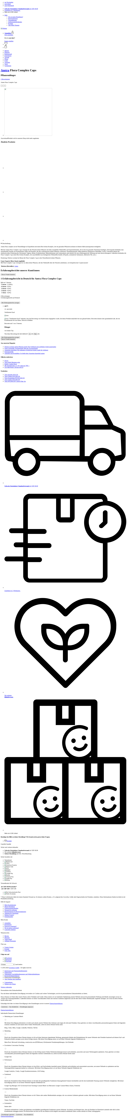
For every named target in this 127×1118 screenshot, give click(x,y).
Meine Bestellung (9, 906)
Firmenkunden (8, 916)
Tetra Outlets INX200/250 (12, 379)
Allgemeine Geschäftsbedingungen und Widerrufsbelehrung (22, 974)
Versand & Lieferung (10, 910)
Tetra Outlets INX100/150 (12, 376)
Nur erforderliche (13, 1007)
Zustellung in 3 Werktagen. (12, 10)
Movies (6, 936)
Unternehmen (8, 982)
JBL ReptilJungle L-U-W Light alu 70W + (16, 365)
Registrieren (8, 924)
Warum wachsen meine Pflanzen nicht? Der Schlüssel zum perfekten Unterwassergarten (30, 347)
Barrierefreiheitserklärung (11, 976)
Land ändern (18, 964)
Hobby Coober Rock (10, 364)
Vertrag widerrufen (6, 987)
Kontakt (10, 23)
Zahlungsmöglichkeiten (15, 22)
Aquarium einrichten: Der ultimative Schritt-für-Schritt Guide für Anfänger (26, 350)
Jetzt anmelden (8, 35)
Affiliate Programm (10, 941)
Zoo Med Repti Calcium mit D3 (13, 367)
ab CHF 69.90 (21, 9)
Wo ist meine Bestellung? (15, 17)
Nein (35, 334)
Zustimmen (4, 1007)
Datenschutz (8, 972)
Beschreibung (6, 243)
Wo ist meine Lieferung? (11, 928)
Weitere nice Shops (10, 984)
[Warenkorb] (65, 46)
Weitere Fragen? (9, 915)
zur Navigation (8, 2)
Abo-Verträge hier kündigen (12, 979)
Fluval (6, 360)
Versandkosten (12, 20)
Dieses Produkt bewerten (8, 274)
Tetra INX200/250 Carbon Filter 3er (15, 381)
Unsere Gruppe (8, 947)
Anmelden (7, 923)
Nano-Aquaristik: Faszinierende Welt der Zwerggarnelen (21, 348)
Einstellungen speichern (7, 1114)
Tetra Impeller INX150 (11, 374)
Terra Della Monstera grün (12, 362)
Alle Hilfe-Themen (13, 25)
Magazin (7, 937)
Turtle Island (8, 939)
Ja (29, 334)
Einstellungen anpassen (26, 1007)
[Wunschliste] (5, 44)
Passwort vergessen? (10, 926)
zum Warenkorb (9, 5)
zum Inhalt (7, 4)
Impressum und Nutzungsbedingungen (15, 971)
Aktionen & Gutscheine (11, 913)
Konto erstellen (8, 41)
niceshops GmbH (14, 967)
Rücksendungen (13, 18)
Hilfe (5, 15)
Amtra (5, 70)
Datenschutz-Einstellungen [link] (12, 977)
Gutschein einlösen (10, 929)
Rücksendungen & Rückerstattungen (15, 911)
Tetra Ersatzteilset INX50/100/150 (14, 378)
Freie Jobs (7, 950)
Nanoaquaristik (8, 352)
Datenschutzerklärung (56, 1003)
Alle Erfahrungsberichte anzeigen (10, 302)
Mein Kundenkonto (10, 905)
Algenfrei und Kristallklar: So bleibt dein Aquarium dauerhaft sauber (24, 353)
